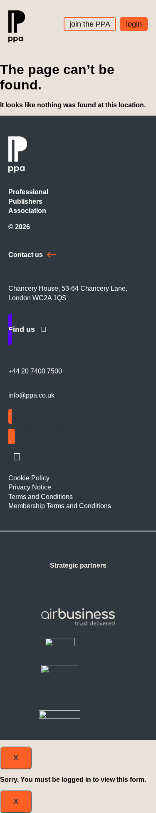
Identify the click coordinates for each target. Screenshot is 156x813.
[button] (145, 33)
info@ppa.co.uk (31, 395)
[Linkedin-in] (16, 457)
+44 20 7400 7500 (35, 371)
